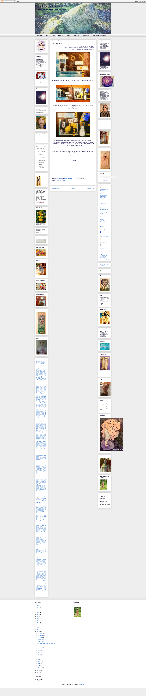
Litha (45, 481)
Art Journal (43, 378)
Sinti (43, 545)
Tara (42, 563)
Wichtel (37, 586)
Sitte (45, 545)
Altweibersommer (43, 371)
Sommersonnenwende (40, 550)
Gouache (44, 447)
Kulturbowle (103, 233)
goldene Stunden (43, 446)
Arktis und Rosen (42, 648)
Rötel (37, 536)
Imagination (38, 465)
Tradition (44, 571)
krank (45, 472)
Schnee (44, 540)
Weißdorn (44, 585)
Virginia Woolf (39, 578)
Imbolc (45, 465)
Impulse (60, 35)
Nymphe (42, 510)
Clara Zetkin (38, 400)
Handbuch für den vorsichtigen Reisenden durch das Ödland (41, 452)
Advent (44, 369)
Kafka (43, 469)
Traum (37, 572)
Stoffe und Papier (42, 558)
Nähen (45, 507)
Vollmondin (43, 579)
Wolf (45, 588)
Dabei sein (102, 248)
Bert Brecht (43, 385)
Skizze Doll (39, 546)
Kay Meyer (38, 471)
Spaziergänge (38, 553)
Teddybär (38, 565)
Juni (40, 469)
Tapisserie (38, 563)
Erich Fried (44, 424)
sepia (45, 544)
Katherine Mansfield (42, 470)
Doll (45, 417)
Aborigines (38, 368)
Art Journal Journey (41, 379)
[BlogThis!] (78, 178)
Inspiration (38, 467)
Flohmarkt (44, 431)
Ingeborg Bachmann (41, 466)
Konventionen (38, 472)
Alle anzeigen (108, 259)
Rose (37, 532)
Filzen (37, 431)
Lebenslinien (103, 203)
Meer (45, 491)
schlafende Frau (39, 540)
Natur (37, 508)
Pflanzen (41, 520)
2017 (38, 625)
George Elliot (38, 443)
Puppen (37, 525)
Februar (37, 430)
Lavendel (41, 478)
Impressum (86, 35)
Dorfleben (44, 418)
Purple (45, 527)
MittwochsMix (38, 499)
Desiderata (38, 412)
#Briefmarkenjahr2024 (40, 361)
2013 (38, 670)
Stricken (44, 559)
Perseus (44, 519)
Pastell (45, 516)
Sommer (38, 548)
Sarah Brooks (43, 537)
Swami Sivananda (40, 202)
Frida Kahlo (44, 437)
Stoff (45, 557)
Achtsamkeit (43, 368)
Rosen (37, 533)
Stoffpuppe (38, 559)
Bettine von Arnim (40, 386)
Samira (45, 536)
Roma (40, 531)
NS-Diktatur (38, 510)
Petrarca (37, 520)
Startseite (39, 35)
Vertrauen (41, 576)
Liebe (45, 479)
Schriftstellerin (38, 542)
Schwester (44, 542)
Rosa (45, 531)
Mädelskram (38, 485)
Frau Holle (41, 436)
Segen (37, 543)
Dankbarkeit (38, 405)
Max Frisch (43, 490)
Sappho (37, 537)
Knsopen (44, 471)
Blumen (37, 390)
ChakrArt (38, 397)
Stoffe (37, 558)
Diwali (43, 417)
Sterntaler (40, 557)
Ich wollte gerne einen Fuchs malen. (46, 643)
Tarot (45, 563)
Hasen (45, 456)
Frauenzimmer (38, 437)
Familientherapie (43, 428)
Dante (43, 405)
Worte (68, 35)
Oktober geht (41, 639)
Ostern (45, 512)
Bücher (41, 394)
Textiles (42, 566)
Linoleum (38, 481)
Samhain (41, 536)
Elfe (37, 423)
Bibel (45, 386)
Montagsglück (39, 505)
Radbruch (41, 528)
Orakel (42, 512)
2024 (38, 610)
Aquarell (39, 377)
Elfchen (45, 422)
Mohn (45, 502)
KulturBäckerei (39, 474)
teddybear (38, 566)
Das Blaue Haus (47, 6)
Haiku (45, 448)
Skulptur (44, 546)
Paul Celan (38, 517)
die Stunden (38, 417)
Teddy (37, 564)
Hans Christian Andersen (41, 454)
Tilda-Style (38, 570)
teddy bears (43, 564)
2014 (38, 631)
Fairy (43, 427)
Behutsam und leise (42, 645)
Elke (39, 423)
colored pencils (43, 404)
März (41, 488)
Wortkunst (38, 590)
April (45, 375)
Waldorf (44, 580)
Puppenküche (39, 526)
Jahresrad (44, 467)
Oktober (37, 511)
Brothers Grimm (39, 392)
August (40, 652)
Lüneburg (44, 482)
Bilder (41, 387)
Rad (37, 528)
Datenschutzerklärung (99, 35)
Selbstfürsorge (38, 544)
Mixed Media (63, 180)
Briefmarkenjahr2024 (40, 391)
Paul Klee (44, 517)
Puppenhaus (43, 525)
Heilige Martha (43, 458)
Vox (45, 579)
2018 (38, 622)
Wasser (44, 581)
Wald (37, 580)
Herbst (38, 459)
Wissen (45, 587)
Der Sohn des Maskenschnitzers (41, 410)
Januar (45, 468)
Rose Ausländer (42, 532)
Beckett (45, 384)
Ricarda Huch (43, 530)
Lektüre (44, 478)
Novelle (40, 509)
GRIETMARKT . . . (103, 242)
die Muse (43, 414)
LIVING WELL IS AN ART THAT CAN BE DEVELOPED (104, 256)
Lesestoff (41, 479)
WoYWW (44, 590)
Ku (45, 473)
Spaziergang (43, 552)
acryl (37, 369)
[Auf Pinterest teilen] (83, 178)
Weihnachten (39, 583)
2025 (38, 608)
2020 (38, 618)
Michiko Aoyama (43, 496)
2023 (38, 612)
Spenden (102, 204)
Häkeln (37, 449)
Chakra (44, 396)
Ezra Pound (41, 426)
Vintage (40, 577)
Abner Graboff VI (103, 190)
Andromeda (41, 373)
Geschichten (44, 445)
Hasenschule (38, 457)
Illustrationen (44, 464)
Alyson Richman (39, 372)
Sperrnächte (43, 553)
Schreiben (44, 541)
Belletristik (38, 385)
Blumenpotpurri (103, 229)
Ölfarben (42, 511)
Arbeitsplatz (38, 378)
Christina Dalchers (42, 398)
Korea (43, 472)
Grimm (37, 448)
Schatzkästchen (39, 539)
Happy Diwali (41, 641)
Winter (37, 587)
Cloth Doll (43, 403)
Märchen (41, 486)
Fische (40, 431)
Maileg (45, 485)
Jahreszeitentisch (39, 468)
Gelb (37, 442)
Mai (42, 485)
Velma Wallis (39, 575)
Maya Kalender (39, 491)
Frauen (44, 436)
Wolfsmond (38, 589)
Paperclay (41, 516)
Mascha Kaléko (42, 489)
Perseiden (41, 519)
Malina (37, 486)
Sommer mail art (41, 548)
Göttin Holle (39, 447)
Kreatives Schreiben (40, 473)
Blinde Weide (43, 389)
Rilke (37, 531)
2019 (38, 620)
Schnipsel (76, 35)
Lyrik (53, 35)
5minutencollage (43, 365)
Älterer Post (90, 188)
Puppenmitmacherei (39, 527)
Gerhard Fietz (43, 443)
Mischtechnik (43, 498)
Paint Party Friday (41, 514)
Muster (44, 506)
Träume (45, 572)
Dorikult (102, 246)
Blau (42, 388)
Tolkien (41, 570)
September (41, 650)
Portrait (37, 523)
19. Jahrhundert (42, 362)
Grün (41, 448)
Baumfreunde (39, 384)
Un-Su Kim (43, 574)
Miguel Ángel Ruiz (40, 497)
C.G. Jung (38, 395)
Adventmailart (39, 370)
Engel (41, 424)
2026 (38, 605)
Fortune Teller (39, 434)
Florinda (38, 433)
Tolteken (44, 570)
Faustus (44, 429)
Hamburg (42, 449)
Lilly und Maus (39, 480)
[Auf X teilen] (80, 178)
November (44, 509)
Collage (57, 180)
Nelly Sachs (41, 508)
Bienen (37, 387)
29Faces (42, 363)
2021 (38, 616)
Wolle (45, 589)
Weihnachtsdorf (39, 585)
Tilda (41, 568)
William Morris (43, 586)
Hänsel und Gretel (39, 455)
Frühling (38, 438)
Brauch (45, 390)
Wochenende (39, 588)
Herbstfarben (44, 459)
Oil (45, 510)
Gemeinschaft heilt (42, 442)
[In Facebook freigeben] (81, 178)
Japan (37, 469)
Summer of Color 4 (42, 561)
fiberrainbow (103, 240)
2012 (38, 672)
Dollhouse (38, 418)
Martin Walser (39, 487)
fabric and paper (39, 427)
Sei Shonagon (43, 543)
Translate (105, 180)
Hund (37, 464)
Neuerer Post (56, 188)
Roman (42, 531)
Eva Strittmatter (40, 425)
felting (43, 430)
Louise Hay (38, 482)
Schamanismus (39, 538)
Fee (40, 430)
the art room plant (104, 189)
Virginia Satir (44, 577)
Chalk (42, 397)
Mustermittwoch (39, 507)
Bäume (45, 383)
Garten (40, 439)
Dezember (42, 412)
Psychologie (41, 524)
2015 (38, 629)
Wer (47, 35)
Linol (45, 480)
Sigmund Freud (39, 545)
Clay (43, 400)
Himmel (41, 463)
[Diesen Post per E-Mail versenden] (77, 178)
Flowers (44, 433)
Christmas (38, 399)
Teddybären (44, 565)
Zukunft (41, 594)
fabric (45, 426)
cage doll (44, 395)
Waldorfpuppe (39, 581)
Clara (45, 399)
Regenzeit (44, 529)
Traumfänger (38, 573)
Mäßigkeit (38, 490)
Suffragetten (38, 560)
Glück (37, 446)
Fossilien (44, 434)
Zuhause (38, 594)
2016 (38, 627)
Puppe (45, 524)
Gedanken (38, 441)
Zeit (45, 591)
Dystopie (42, 421)
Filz (45, 430)
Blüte (42, 390)
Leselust (37, 479)
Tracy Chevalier (39, 571)
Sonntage (38, 551)
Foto (37, 435)
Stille (43, 557)
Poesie (45, 520)
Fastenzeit (38, 429)
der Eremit (42, 409)
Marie (45, 486)
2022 (38, 614)
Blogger (82, 684)
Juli (39, 655)
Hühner (45, 463)
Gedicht (44, 441)
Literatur (42, 481)
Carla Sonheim (39, 396)
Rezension (38, 530)
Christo (42, 399)
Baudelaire (38, 383)
